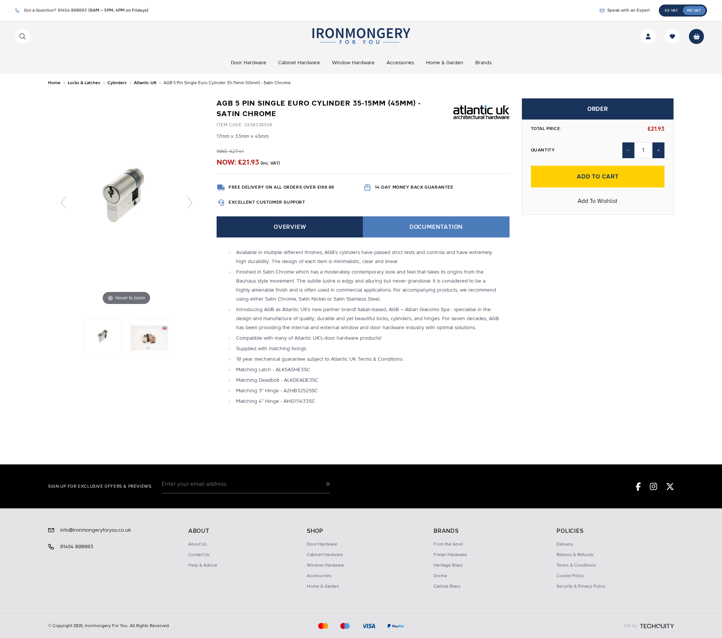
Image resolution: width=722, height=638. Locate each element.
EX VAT (671, 10)
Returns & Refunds (575, 555)
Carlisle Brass (447, 586)
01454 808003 (76, 546)
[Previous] (63, 202)
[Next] (189, 202)
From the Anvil (448, 544)
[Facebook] (638, 486)
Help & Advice (202, 565)
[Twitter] (670, 486)
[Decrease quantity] (628, 150)
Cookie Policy (570, 576)
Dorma (440, 576)
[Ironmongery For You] (361, 36)
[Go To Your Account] (648, 36)
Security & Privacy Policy (581, 586)
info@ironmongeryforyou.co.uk (95, 530)
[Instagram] (653, 486)
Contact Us (199, 555)
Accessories (319, 576)
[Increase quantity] (658, 150)
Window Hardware (325, 565)
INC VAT (694, 10)
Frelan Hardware (450, 555)
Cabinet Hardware (325, 555)
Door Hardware (322, 544)
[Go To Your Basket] (696, 36)
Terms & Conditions (576, 565)
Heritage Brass (448, 565)
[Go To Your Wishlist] (672, 36)
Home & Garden (323, 586)
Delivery (565, 544)
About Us (197, 544)
